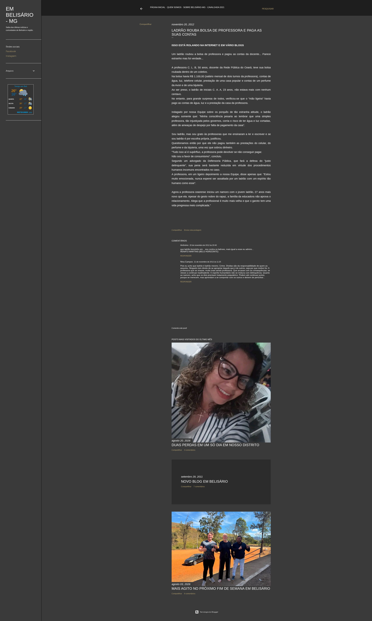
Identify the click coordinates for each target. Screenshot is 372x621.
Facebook (11, 51)
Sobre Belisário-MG (194, 7)
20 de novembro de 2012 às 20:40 (203, 245)
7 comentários (199, 487)
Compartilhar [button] (146, 24)
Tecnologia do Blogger (209, 612)
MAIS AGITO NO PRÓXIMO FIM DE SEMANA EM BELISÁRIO (221, 588)
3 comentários (189, 450)
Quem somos (174, 7)
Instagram (11, 56)
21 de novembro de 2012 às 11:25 (207, 262)
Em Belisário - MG (19, 15)
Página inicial (157, 7)
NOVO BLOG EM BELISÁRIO (204, 481)
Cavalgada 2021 (215, 7)
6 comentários (189, 594)
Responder (186, 256)
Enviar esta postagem (192, 230)
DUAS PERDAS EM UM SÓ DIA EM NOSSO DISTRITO (215, 445)
